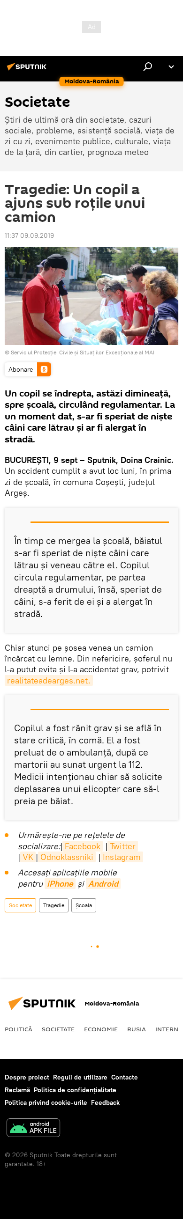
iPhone (60, 883)
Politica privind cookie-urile (46, 1102)
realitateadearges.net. (49, 680)
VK (28, 857)
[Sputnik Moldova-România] (28, 70)
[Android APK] (33, 1128)
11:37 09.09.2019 (29, 235)
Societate (20, 905)
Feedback (105, 1102)
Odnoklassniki (66, 857)
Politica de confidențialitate (75, 1090)
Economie (101, 1029)
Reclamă (17, 1090)
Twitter (123, 846)
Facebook (82, 846)
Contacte (124, 1077)
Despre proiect (27, 1077)
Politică (18, 1029)
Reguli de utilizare (80, 1077)
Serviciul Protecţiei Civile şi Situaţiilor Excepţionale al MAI (82, 352)
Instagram (122, 857)
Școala (84, 905)
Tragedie (53, 905)
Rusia (136, 1029)
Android (103, 883)
